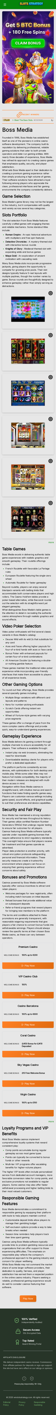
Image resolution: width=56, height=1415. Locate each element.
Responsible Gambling (39, 1403)
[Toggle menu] (5, 4)
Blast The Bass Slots (16, 120)
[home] (31, 7)
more (51, 542)
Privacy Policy (22, 1403)
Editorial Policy (6, 1403)
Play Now (28, 309)
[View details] (50, 293)
